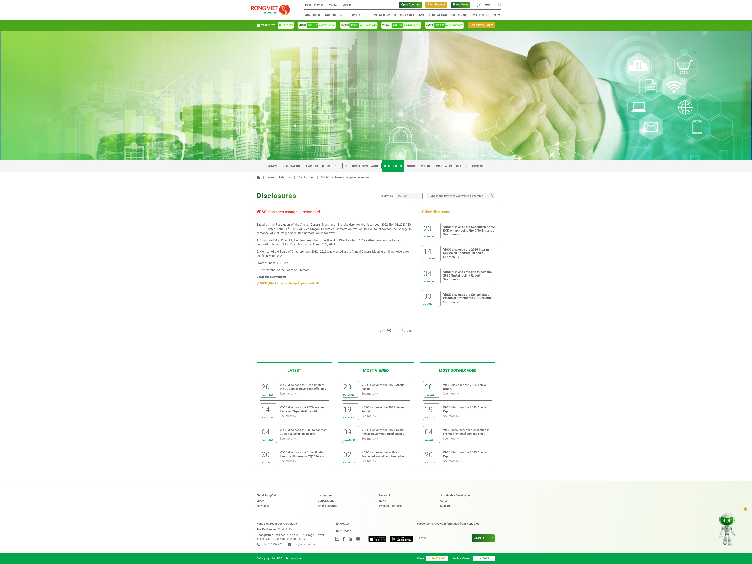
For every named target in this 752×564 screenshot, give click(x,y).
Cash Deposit (436, 4)
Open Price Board (482, 25)
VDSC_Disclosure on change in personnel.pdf (289, 283)
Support (445, 505)
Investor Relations (432, 15)
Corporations (358, 15)
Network (344, 524)
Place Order (460, 4)
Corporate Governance (362, 166)
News (497, 15)
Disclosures (393, 166)
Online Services (384, 15)
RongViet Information (284, 166)
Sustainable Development (456, 495)
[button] (479, 4)
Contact (478, 166)
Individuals (312, 15)
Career (347, 4)
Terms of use (294, 558)
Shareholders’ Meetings (322, 166)
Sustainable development (470, 15)
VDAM (333, 4)
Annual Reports (418, 166)
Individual (263, 505)
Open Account (410, 4)
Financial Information (451, 166)
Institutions (333, 15)
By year (403, 195)
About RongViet (313, 4)
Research (407, 15)
